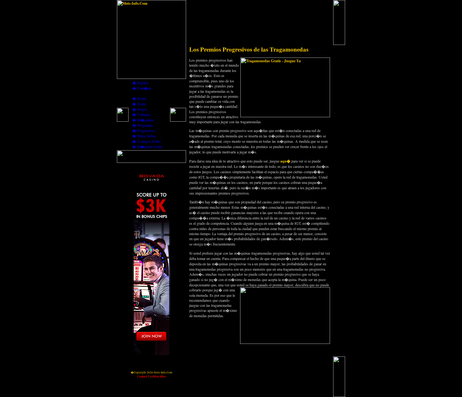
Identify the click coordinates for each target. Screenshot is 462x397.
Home (141, 98)
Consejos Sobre (149, 141)
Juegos (142, 109)
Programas (145, 125)
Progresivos (146, 130)
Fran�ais (144, 88)
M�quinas (145, 119)
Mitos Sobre (146, 135)
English (142, 82)
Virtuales (144, 114)
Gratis (141, 103)
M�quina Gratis (149, 146)
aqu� (285, 161)
